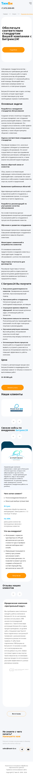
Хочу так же (16, 576)
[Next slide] (19, 421)
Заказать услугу (12, 387)
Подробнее (13, 50)
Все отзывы (16, 714)
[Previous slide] (13, 421)
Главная (5, 14)
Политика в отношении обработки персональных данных (16, 766)
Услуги (14, 14)
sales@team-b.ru (9, 748)
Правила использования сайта (16, 770)
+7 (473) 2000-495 (7, 8)
